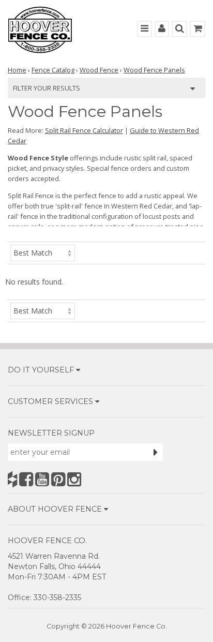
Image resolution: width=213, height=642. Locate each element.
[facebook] (26, 479)
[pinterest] (58, 479)
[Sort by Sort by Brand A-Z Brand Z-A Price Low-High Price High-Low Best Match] (42, 252)
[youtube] (42, 479)
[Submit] (155, 452)
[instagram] (74, 479)
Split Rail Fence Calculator (84, 130)
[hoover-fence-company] (12, 479)
